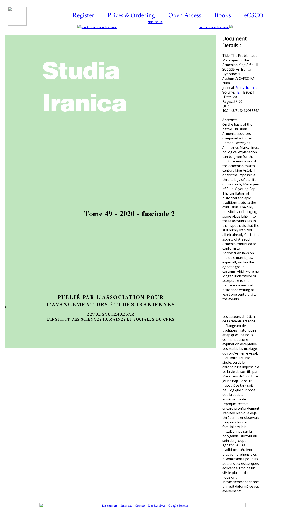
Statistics (126, 506)
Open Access (184, 15)
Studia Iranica (246, 87)
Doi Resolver (156, 506)
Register (83, 15)
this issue (155, 22)
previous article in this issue (99, 27)
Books (222, 15)
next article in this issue (214, 27)
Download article (271, 49)
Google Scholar (178, 506)
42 (238, 92)
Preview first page (114, 350)
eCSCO (254, 15)
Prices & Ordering (131, 15)
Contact (140, 506)
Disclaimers (109, 506)
